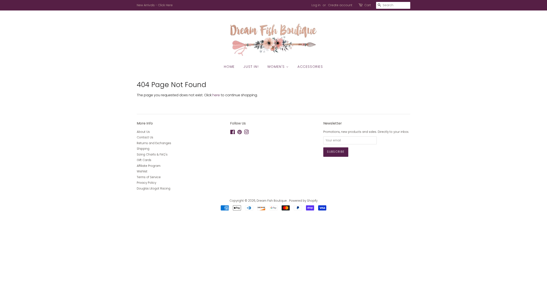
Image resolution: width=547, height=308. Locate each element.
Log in (316, 5)
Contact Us (145, 137)
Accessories (310, 66)
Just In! (251, 66)
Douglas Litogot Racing (153, 189)
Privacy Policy (146, 183)
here (216, 95)
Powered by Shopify (303, 201)
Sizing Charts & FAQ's (152, 155)
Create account (340, 5)
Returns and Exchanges (154, 143)
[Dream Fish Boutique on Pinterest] (239, 133)
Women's (276, 66)
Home (229, 66)
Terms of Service (149, 177)
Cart (367, 5)
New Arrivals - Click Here (155, 5)
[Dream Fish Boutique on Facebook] (232, 133)
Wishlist (142, 171)
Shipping (143, 149)
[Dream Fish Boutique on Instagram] (246, 133)
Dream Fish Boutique (272, 201)
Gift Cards (144, 160)
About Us (143, 132)
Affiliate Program (148, 166)
